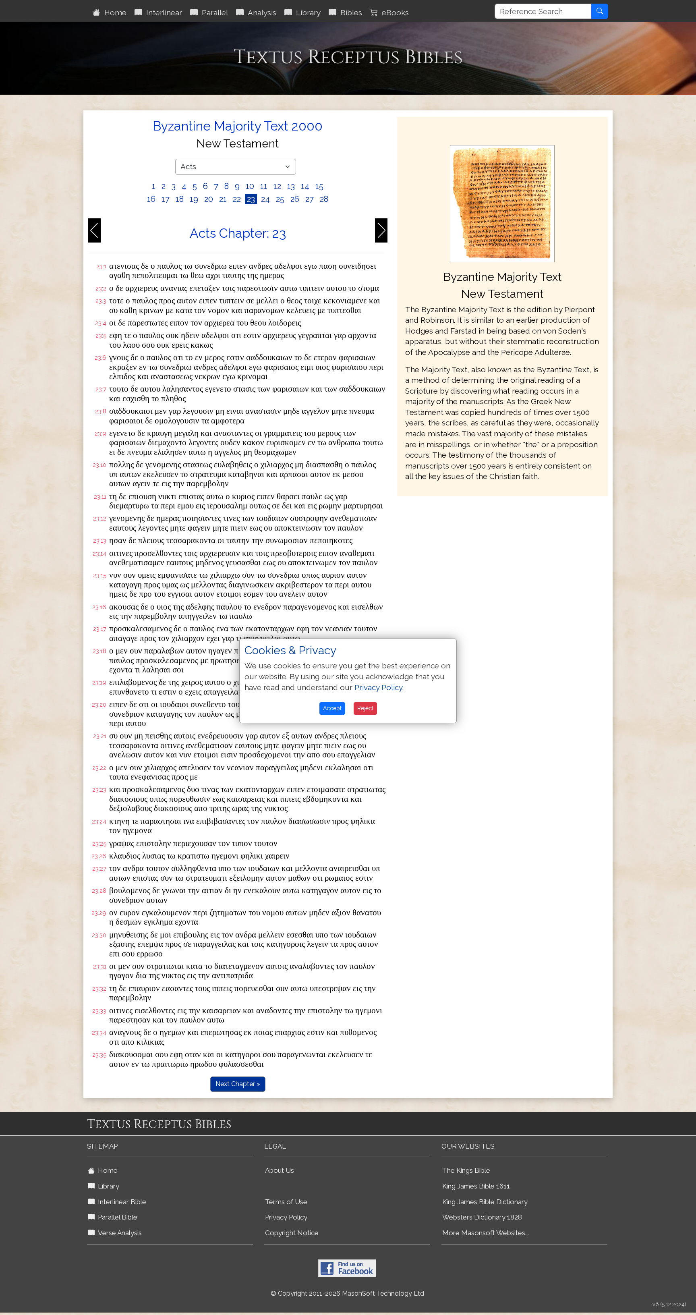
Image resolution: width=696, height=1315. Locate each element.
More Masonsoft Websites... (485, 1233)
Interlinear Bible (120, 1202)
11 (263, 186)
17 (166, 199)
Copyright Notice (292, 1233)
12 (277, 186)
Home (113, 12)
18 (180, 199)
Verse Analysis (118, 1233)
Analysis (260, 12)
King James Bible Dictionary (485, 1202)
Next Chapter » (237, 1084)
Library (306, 12)
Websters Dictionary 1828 (482, 1217)
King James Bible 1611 (476, 1186)
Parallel (213, 12)
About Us (279, 1170)
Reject (365, 708)
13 (291, 186)
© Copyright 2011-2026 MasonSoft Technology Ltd (347, 1293)
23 (251, 199)
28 (324, 199)
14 (305, 186)
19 (194, 199)
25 (280, 199)
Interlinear (162, 12)
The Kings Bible (466, 1170)
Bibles (349, 12)
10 (250, 186)
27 (309, 199)
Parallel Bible (116, 1217)
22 (237, 199)
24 (265, 199)
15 (319, 186)
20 (208, 199)
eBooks (393, 12)
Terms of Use (286, 1202)
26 (294, 199)
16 (151, 199)
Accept (332, 708)
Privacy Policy (286, 1217)
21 (223, 199)
